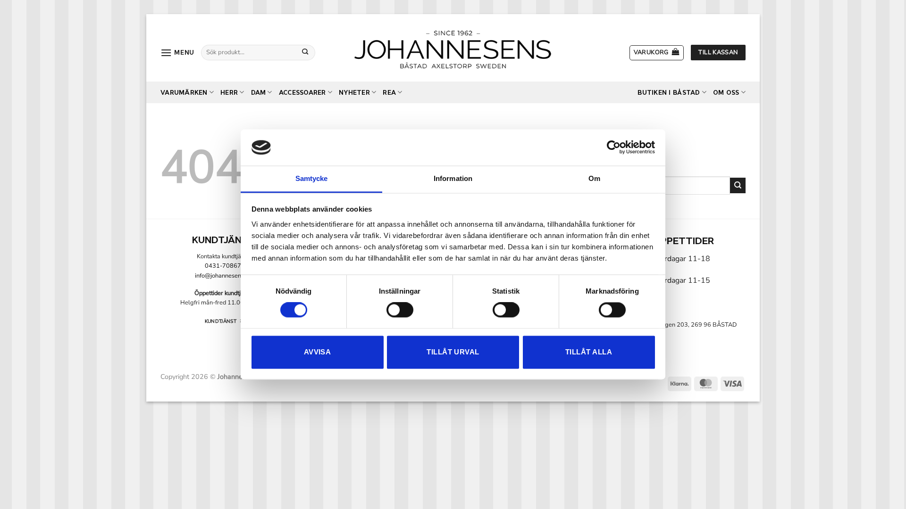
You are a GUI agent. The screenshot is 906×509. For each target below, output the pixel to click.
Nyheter (354, 93)
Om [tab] (594, 178)
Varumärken (184, 93)
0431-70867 (223, 266)
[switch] (399, 310)
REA (389, 93)
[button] (177, 52)
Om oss (726, 93)
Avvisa (317, 352)
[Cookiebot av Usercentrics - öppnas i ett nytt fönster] (613, 147)
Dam (258, 93)
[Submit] (305, 52)
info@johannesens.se (223, 275)
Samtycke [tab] (311, 178)
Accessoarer (302, 93)
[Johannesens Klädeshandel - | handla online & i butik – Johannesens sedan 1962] (453, 48)
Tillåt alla (588, 352)
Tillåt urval (453, 352)
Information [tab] (453, 178)
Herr (229, 93)
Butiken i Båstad (669, 93)
